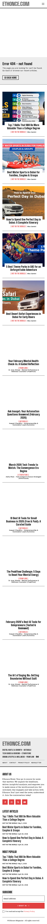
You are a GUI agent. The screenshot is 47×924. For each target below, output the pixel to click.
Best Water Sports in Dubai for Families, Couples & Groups (23, 174)
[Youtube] (24, 802)
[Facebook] (5, 802)
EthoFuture (23, 475)
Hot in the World (18, 132)
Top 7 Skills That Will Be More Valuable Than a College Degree (23, 126)
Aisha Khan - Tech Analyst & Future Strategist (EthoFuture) (23, 477)
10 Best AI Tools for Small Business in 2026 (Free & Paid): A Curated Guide (23, 521)
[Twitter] (18, 802)
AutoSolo (23, 421)
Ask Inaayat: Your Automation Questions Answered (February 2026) (23, 414)
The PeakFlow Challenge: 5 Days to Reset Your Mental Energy (23, 573)
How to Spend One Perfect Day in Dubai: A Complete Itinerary (23, 221)
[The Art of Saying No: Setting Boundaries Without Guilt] (23, 658)
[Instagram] (11, 802)
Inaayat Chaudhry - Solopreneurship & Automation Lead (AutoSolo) (23, 424)
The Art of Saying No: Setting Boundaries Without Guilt (23, 677)
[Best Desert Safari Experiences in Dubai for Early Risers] (23, 297)
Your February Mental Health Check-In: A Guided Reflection (23, 362)
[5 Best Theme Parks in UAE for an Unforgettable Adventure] (23, 250)
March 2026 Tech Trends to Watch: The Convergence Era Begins (23, 468)
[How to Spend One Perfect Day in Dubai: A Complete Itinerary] (23, 203)
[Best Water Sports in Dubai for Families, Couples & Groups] (23, 155)
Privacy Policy (29, 911)
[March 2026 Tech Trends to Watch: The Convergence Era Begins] (23, 448)
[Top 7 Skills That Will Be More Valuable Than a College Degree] (23, 108)
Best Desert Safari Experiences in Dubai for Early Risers (23, 315)
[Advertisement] (23, 32)
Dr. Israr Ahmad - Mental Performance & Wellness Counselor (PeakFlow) (23, 370)
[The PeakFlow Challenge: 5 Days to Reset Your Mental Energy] (23, 555)
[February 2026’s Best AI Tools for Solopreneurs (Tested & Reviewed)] (23, 605)
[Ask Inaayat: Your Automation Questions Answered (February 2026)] (23, 394)
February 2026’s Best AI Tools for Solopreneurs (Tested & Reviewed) (23, 625)
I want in (22, 906)
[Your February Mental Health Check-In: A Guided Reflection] (23, 344)
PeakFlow (23, 368)
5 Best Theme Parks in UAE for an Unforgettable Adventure (23, 268)
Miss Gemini (31, 132)
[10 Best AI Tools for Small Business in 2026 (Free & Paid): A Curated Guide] (23, 501)
